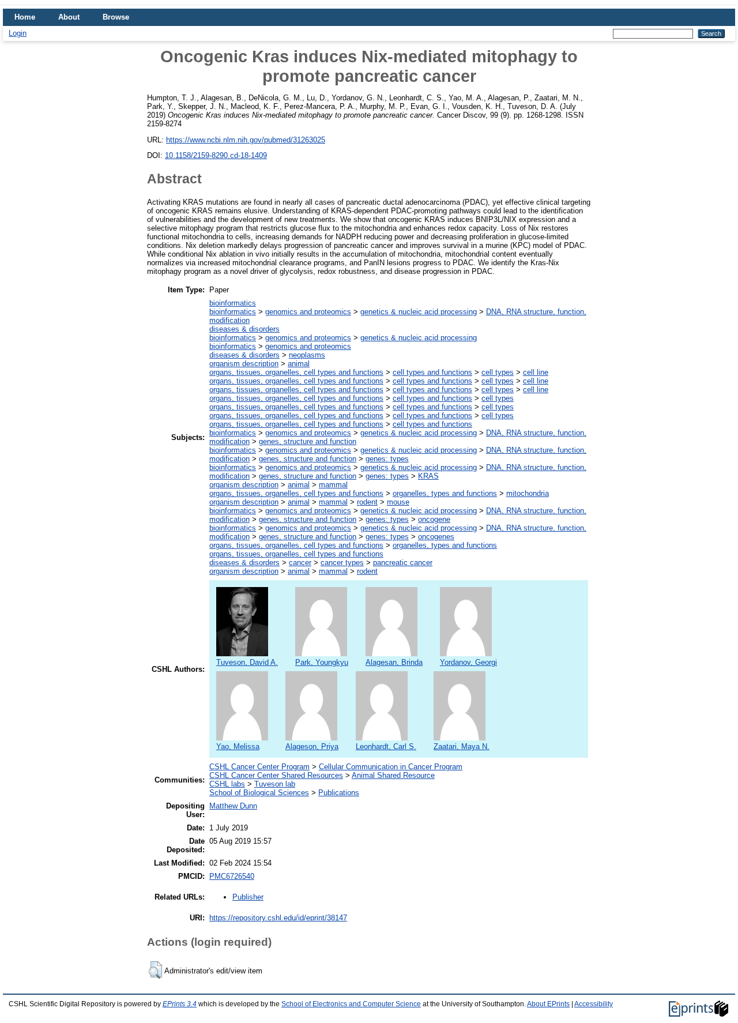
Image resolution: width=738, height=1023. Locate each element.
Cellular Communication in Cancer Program (390, 766)
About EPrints (548, 1004)
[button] (155, 970)
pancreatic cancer (402, 562)
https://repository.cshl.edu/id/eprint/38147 (278, 917)
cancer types (342, 562)
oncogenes (436, 536)
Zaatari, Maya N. (462, 746)
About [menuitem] (69, 17)
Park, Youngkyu (321, 662)
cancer (300, 562)
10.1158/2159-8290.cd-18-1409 (216, 155)
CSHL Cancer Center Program (259, 766)
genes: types (387, 458)
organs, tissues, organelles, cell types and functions (296, 372)
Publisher (247, 897)
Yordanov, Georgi (468, 662)
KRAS (428, 476)
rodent (367, 502)
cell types (497, 372)
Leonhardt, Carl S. (386, 746)
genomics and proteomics (308, 311)
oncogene (434, 519)
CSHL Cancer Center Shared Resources (276, 775)
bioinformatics (232, 303)
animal (299, 363)
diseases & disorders (244, 329)
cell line (535, 372)
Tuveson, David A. (247, 662)
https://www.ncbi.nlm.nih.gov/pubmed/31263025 (245, 140)
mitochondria (527, 493)
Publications (338, 792)
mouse (398, 502)
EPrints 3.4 (180, 1004)
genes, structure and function (307, 441)
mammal (333, 484)
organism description (243, 363)
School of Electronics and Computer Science (351, 1004)
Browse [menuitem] (116, 17)
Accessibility (593, 1004)
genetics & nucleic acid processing (418, 311)
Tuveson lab (274, 784)
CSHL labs (227, 784)
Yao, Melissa (237, 746)
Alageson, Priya (311, 746)
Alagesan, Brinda (394, 662)
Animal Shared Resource (393, 775)
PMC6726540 (231, 876)
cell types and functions (432, 372)
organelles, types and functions (445, 493)
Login (18, 33)
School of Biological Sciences (259, 792)
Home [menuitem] (24, 17)
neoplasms (307, 355)
